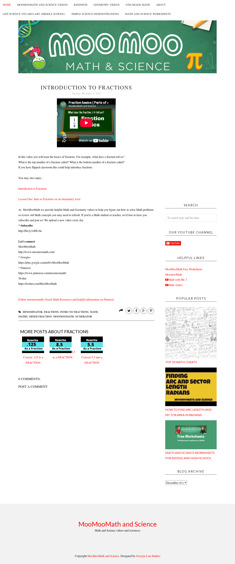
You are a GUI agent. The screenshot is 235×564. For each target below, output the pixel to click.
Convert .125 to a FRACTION (33, 359)
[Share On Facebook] (136, 311)
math (94, 312)
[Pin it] (151, 311)
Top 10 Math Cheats (181, 362)
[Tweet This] (129, 311)
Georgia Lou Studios (148, 556)
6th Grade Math (138, 4)
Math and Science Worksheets (148, 14)
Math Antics (175, 284)
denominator (32, 312)
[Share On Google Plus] (143, 311)
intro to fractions (74, 312)
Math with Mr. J (177, 279)
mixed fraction (40, 316)
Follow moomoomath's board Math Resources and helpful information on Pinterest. (66, 299)
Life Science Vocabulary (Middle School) (34, 14)
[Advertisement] (191, 139)
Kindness (80, 4)
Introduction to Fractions (32, 188)
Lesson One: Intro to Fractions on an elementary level (49, 199)
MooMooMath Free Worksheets (183, 269)
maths (23, 316)
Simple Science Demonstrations (95, 14)
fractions (51, 312)
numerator (83, 316)
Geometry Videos (107, 4)
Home (7, 4)
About (161, 4)
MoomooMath (173, 274)
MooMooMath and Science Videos (42, 4)
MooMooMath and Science (117, 524)
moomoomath (63, 316)
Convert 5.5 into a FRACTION (92, 359)
